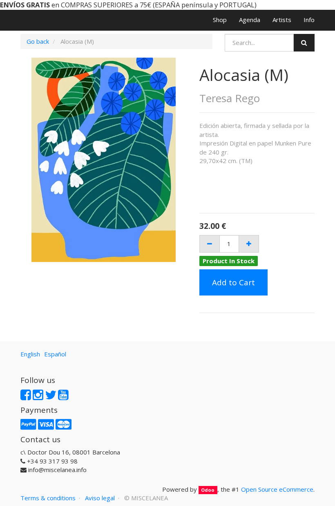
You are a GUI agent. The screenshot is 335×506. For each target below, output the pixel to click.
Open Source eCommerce (277, 489)
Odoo (207, 490)
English (30, 354)
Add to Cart (233, 282)
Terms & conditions (48, 498)
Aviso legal (100, 498)
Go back (38, 41)
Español (55, 354)
